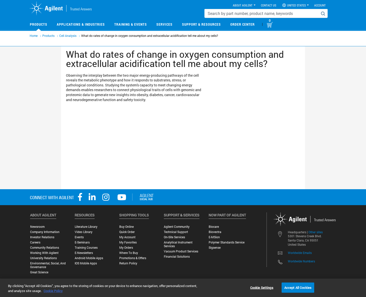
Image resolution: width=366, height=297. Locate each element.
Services (164, 24)
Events (79, 237)
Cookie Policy (53, 291)
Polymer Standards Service (226, 242)
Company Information (45, 232)
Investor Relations (42, 237)
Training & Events (130, 24)
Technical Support (176, 232)
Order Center (242, 24)
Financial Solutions (177, 256)
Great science (39, 272)
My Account (127, 237)
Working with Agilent (44, 253)
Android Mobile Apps (89, 258)
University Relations (43, 258)
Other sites (315, 232)
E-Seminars (82, 242)
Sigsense (215, 247)
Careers (35, 242)
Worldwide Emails (300, 253)
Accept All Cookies (297, 287)
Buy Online (126, 227)
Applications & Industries (81, 24)
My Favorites (128, 242)
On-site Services (174, 237)
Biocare (214, 227)
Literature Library (86, 227)
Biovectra (215, 232)
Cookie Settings (261, 287)
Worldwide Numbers (301, 261)
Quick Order (127, 232)
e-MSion (214, 237)
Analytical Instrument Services (178, 244)
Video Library (83, 232)
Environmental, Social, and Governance (48, 265)
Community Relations (44, 247)
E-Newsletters (84, 253)
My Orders (126, 247)
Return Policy (128, 263)
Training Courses (86, 247)
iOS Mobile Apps (86, 263)
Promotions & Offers (132, 258)
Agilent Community (176, 227)
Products (38, 24)
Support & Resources (201, 24)
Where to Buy (128, 253)
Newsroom (37, 227)
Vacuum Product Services (181, 251)
